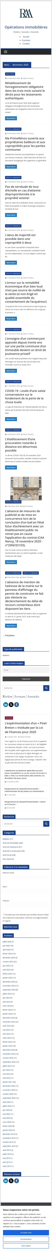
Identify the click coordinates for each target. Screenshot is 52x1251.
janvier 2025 (7, 978)
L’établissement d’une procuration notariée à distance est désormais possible (21, 444)
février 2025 (7, 974)
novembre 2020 (9, 1090)
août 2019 (7, 1150)
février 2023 (7, 1042)
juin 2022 (6, 1070)
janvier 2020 (7, 1130)
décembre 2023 (9, 1018)
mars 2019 (7, 1166)
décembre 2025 (9, 957)
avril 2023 (6, 1034)
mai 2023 (6, 1030)
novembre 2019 (9, 1138)
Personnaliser (26, 1239)
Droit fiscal (10, 74)
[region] (26, 1228)
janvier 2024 (7, 1014)
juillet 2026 (7, 941)
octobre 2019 (8, 1142)
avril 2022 (6, 1078)
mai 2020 (6, 1114)
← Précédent (9, 635)
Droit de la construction (12, 851)
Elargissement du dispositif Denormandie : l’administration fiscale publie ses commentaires (24, 790)
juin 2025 (6, 965)
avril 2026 (6, 949)
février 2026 (7, 953)
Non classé (7, 859)
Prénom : (6, 900)
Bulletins (6, 655)
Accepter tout (26, 1232)
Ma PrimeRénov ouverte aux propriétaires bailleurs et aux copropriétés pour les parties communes (25, 144)
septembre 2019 (9, 1146)
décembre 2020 (9, 1086)
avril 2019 (6, 1162)
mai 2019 (6, 1158)
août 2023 (7, 1026)
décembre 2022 (9, 1050)
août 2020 (7, 1102)
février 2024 (7, 1010)
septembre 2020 (9, 1098)
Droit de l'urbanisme (31, 573)
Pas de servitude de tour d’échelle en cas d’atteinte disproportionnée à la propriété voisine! (23, 192)
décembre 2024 (9, 982)
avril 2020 (6, 1118)
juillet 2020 (7, 1106)
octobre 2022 (8, 1058)
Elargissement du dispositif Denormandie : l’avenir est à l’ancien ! (25, 803)
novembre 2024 (9, 986)
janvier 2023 (7, 1046)
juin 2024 (6, 998)
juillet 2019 (7, 1154)
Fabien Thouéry (28, 78)
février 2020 (7, 1126)
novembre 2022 (9, 1054)
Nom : (5, 887)
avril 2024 (6, 1002)
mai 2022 (6, 1074)
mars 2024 (7, 1006)
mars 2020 (7, 1122)
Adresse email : (9, 873)
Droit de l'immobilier (13, 129)
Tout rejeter (26, 1246)
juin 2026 (6, 945)
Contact (26, 43)
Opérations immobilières (26, 27)
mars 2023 (7, 1038)
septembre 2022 (9, 1062)
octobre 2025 (8, 961)
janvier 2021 (7, 1082)
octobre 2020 (8, 1094)
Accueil (26, 36)
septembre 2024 (9, 990)
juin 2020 (6, 1110)
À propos (26, 40)
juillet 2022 (7, 1066)
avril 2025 (6, 970)
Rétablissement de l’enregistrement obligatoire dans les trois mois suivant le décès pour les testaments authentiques (25, 90)
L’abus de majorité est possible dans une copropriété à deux (20, 238)
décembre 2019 (9, 1134)
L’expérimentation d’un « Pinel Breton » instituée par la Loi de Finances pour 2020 (26, 727)
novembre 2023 (9, 1022)
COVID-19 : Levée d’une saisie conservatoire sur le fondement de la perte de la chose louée (25, 396)
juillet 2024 (7, 994)
